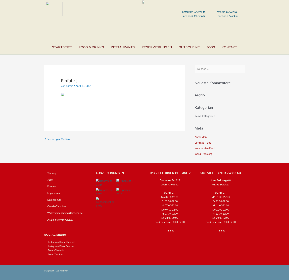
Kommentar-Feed (205, 148)
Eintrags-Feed (203, 142)
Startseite (62, 47)
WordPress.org (203, 153)
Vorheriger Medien (57, 139)
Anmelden (201, 137)
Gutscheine (189, 47)
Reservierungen (156, 47)
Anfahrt (170, 230)
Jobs (211, 47)
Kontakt (229, 47)
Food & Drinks (91, 47)
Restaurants (123, 47)
